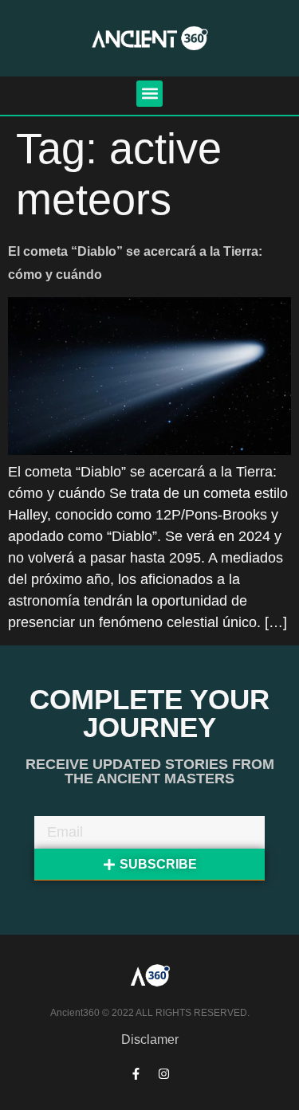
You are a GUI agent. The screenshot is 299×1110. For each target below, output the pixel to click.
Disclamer (150, 1039)
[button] (149, 93)
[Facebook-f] (136, 1074)
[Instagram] (163, 1074)
